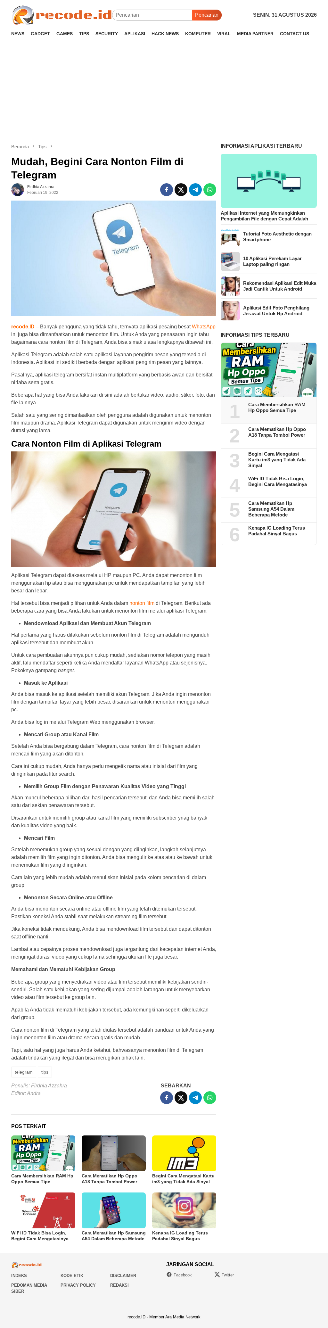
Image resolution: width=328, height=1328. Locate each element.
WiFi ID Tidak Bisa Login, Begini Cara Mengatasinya (277, 481)
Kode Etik (72, 1275)
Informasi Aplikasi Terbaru (261, 146)
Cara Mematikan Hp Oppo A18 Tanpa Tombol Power (277, 432)
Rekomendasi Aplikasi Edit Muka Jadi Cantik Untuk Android (279, 286)
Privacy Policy (78, 1285)
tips (44, 1072)
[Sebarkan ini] (166, 189)
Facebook (183, 1275)
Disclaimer (123, 1275)
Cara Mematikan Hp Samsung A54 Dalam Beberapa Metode (271, 508)
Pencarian (206, 15)
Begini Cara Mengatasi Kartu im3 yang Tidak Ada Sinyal (277, 459)
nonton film (141, 603)
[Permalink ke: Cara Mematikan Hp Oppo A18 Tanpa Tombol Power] (114, 1153)
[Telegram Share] (195, 189)
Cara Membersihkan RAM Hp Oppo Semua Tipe (277, 407)
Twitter (228, 1275)
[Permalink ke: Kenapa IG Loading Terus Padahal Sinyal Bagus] (184, 1210)
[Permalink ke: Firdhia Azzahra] (17, 189)
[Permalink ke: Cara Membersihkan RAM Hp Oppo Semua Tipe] (43, 1153)
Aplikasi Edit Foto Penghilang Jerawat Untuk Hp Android (276, 310)
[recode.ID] (61, 14)
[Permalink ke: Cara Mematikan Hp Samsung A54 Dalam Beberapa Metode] (114, 1210)
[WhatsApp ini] (209, 189)
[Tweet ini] (181, 189)
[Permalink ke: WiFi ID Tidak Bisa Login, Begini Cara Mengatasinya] (43, 1210)
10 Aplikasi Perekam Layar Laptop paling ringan (272, 261)
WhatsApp (204, 326)
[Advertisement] (164, 92)
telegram (24, 1072)
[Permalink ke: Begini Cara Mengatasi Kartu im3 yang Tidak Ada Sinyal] (184, 1153)
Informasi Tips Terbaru (255, 335)
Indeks (19, 1275)
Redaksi (119, 1285)
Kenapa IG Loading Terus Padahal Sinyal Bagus (276, 530)
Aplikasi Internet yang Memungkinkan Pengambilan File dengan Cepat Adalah (264, 215)
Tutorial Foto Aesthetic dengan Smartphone (277, 236)
